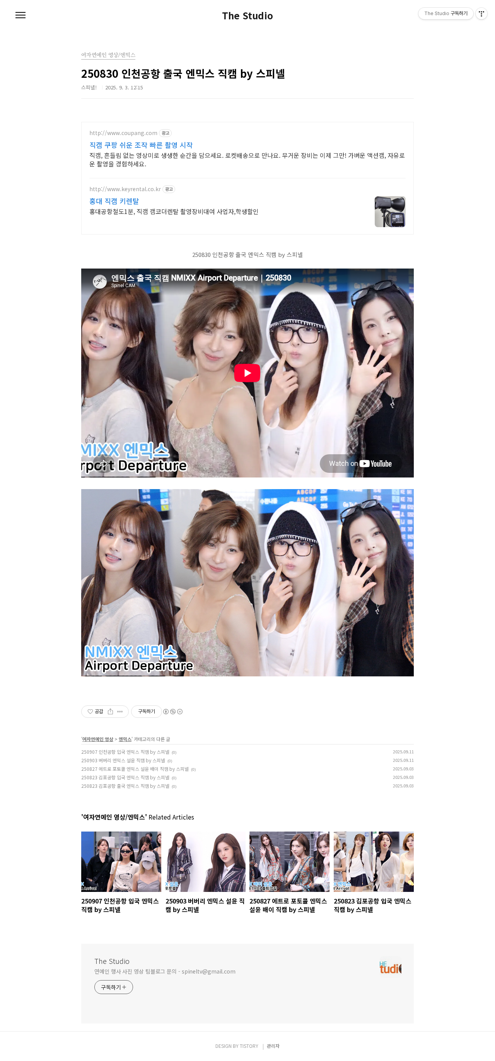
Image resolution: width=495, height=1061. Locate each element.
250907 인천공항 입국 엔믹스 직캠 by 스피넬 (125, 751)
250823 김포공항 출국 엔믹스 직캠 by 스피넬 (125, 785)
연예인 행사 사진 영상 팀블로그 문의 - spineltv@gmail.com (165, 971)
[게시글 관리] (120, 711)
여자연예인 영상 (97, 739)
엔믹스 (125, 739)
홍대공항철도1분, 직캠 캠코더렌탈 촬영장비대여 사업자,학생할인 (174, 211)
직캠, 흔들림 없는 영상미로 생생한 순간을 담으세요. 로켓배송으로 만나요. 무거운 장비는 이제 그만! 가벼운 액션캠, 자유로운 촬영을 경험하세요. (247, 159)
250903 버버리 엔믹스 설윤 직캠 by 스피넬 (123, 760)
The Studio (247, 15)
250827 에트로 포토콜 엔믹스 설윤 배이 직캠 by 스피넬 (135, 768)
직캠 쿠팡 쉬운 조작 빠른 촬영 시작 (141, 144)
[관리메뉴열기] (481, 13)
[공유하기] (110, 711)
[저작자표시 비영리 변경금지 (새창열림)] (172, 711)
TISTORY (249, 1045)
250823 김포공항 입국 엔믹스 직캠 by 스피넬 (125, 777)
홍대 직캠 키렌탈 (114, 200)
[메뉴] (20, 15)
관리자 (273, 1045)
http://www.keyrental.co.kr (125, 189)
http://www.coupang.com (123, 133)
